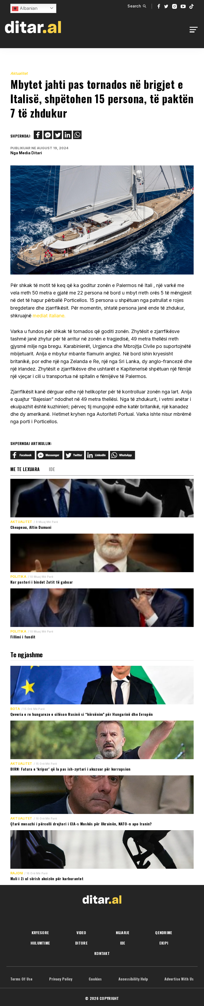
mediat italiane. (48, 315)
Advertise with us (179, 979)
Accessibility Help (133, 979)
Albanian (27, 8)
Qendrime (163, 932)
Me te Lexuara (25, 469)
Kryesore (40, 932)
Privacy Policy (60, 979)
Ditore (81, 943)
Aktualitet (19, 73)
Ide (52, 469)
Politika (18, 577)
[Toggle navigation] (195, 29)
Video (81, 932)
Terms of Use (21, 979)
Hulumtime (40, 943)
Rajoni (16, 873)
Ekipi (163, 943)
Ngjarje (123, 932)
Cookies (95, 979)
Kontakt (102, 953)
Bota (15, 709)
